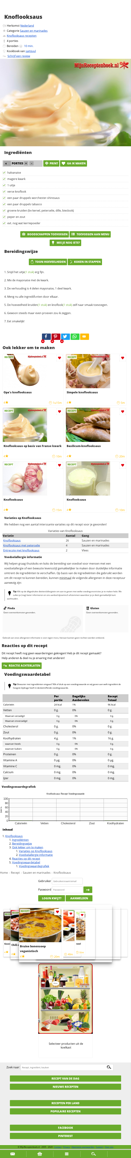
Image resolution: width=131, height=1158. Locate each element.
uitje (26, 272)
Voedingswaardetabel (26, 862)
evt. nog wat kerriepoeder (23, 223)
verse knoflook (16, 191)
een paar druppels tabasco (24, 204)
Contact (58, 1147)
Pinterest (65, 1136)
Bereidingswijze (22, 843)
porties (13, 41)
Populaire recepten (65, 1111)
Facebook (65, 1128)
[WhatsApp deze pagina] (75, 337)
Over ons (109, 1147)
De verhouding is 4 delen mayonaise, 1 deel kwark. (39, 288)
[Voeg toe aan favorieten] (59, 358)
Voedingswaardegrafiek (34, 866)
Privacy (66, 1147)
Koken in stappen (87, 262)
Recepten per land (65, 1103)
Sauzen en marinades (34, 31)
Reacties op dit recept (26, 859)
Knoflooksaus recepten (22, 36)
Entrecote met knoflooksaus (21, 550)
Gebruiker (44, 881)
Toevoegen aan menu (92, 234)
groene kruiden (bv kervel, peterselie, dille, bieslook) (40, 210)
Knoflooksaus (12, 540)
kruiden (37, 305)
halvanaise (14, 172)
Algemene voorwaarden (82, 1147)
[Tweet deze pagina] (65, 337)
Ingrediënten (20, 840)
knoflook (62, 305)
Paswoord (44, 889)
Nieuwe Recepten (65, 1087)
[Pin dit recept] (56, 337)
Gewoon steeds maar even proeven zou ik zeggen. (39, 313)
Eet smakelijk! (15, 321)
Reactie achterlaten (24, 665)
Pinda (11, 608)
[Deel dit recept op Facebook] (46, 337)
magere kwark (16, 179)
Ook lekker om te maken (27, 847)
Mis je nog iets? (68, 243)
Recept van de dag (65, 1078)
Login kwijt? (51, 898)
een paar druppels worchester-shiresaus (33, 198)
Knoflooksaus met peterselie (21, 545)
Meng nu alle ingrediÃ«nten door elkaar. (33, 297)
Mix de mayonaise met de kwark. (28, 280)
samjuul (31, 51)
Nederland (27, 26)
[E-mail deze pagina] (84, 337)
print (54, 163)
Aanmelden (79, 898)
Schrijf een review (19, 56)
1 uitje (11, 185)
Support (99, 1147)
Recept (15, 873)
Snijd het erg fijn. (25, 272)
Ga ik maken (76, 163)
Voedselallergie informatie (36, 855)
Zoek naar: (13, 1067)
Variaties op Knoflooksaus (35, 851)
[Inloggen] (87, 889)
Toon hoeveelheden (50, 262)
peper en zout (16, 217)
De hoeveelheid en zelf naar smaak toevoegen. (57, 305)
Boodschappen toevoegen (47, 234)
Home (4, 873)
